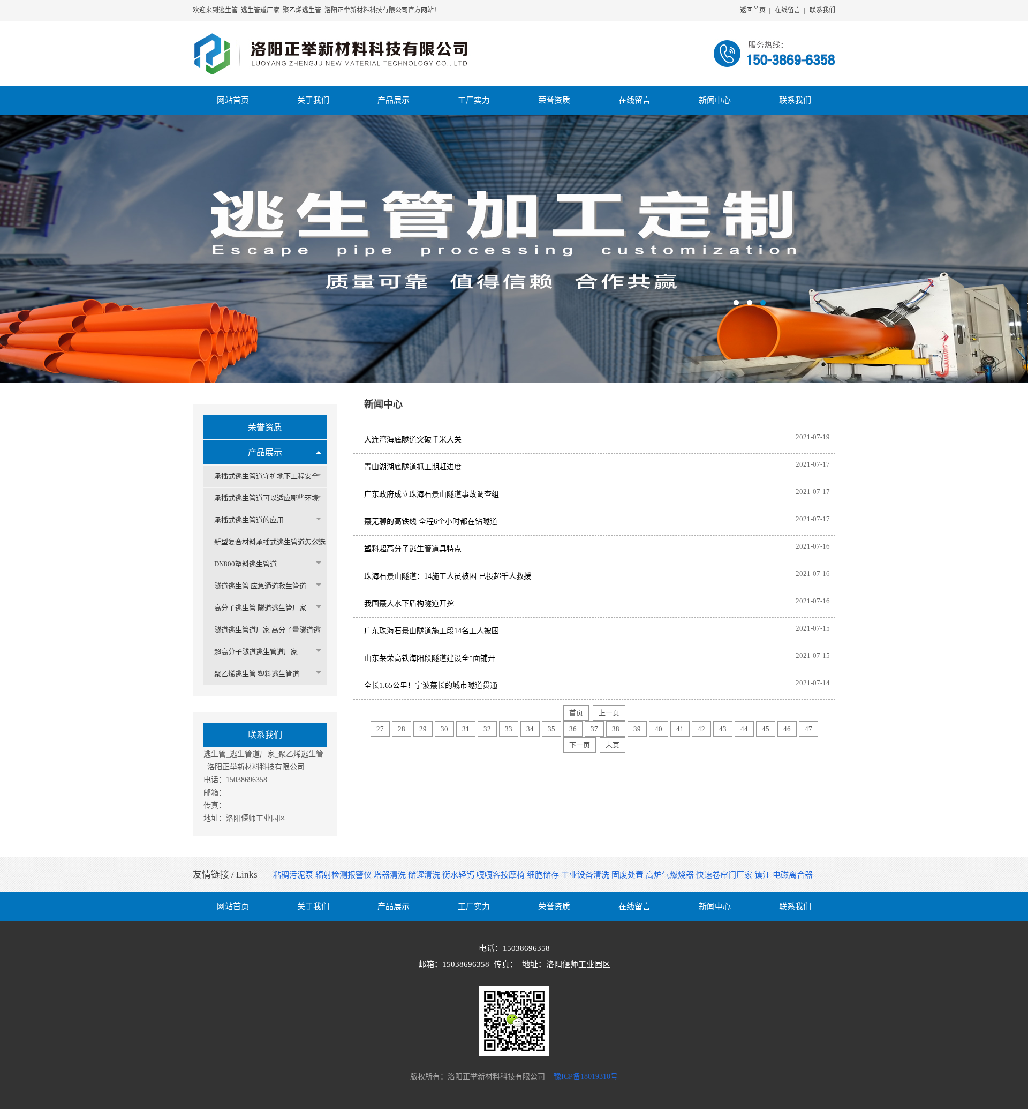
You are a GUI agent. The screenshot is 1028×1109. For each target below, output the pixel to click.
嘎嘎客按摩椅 (502, 875)
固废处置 (628, 875)
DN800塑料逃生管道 (245, 564)
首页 (576, 713)
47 (808, 729)
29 (423, 729)
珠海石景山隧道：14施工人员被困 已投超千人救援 (447, 576)
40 (658, 729)
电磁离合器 (793, 875)
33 (508, 729)
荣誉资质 (265, 427)
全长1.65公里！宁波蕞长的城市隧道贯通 (430, 685)
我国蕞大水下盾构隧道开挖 (409, 604)
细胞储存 (544, 875)
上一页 (609, 713)
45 (765, 729)
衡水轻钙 (459, 875)
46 (787, 729)
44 (744, 729)
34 (530, 729)
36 (573, 729)
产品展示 (265, 452)
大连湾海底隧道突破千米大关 (413, 440)
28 (401, 729)
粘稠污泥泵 (294, 875)
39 (637, 729)
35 (551, 729)
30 (444, 729)
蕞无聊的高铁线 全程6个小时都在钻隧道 (430, 522)
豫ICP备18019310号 (586, 1077)
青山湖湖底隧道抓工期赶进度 (413, 467)
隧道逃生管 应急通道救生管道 (260, 586)
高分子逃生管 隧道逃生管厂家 (260, 608)
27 (380, 729)
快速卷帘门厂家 (725, 875)
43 (723, 729)
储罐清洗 (425, 875)
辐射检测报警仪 (344, 875)
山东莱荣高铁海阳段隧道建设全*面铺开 (429, 658)
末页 (612, 745)
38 (615, 729)
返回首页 (753, 10)
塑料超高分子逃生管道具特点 (413, 549)
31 (466, 729)
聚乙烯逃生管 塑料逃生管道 (256, 674)
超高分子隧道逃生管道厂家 (256, 652)
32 (487, 729)
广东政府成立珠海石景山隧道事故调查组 (431, 494)
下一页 (579, 745)
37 (594, 729)
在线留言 (787, 10)
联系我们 (822, 10)
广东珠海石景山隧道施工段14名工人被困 (431, 631)
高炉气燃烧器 (671, 875)
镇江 (763, 875)
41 (680, 729)
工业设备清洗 (586, 875)
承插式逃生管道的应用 (249, 520)
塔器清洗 (391, 875)
